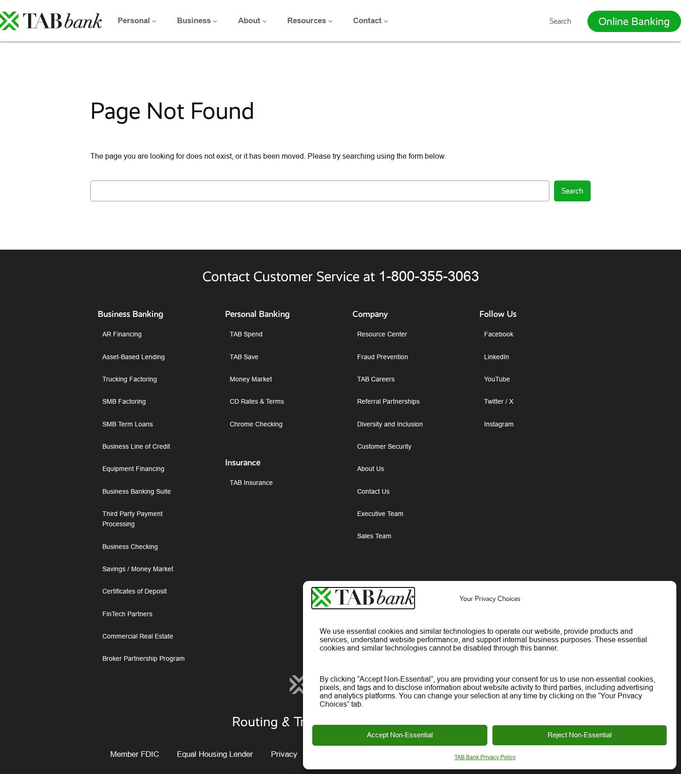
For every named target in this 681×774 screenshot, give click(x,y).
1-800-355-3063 (428, 276)
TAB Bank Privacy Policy (485, 757)
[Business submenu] (215, 21)
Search (560, 21)
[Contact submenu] (386, 21)
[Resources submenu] (330, 21)
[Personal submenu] (154, 21)
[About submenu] (264, 21)
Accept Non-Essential (400, 735)
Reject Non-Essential (580, 735)
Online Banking (634, 21)
